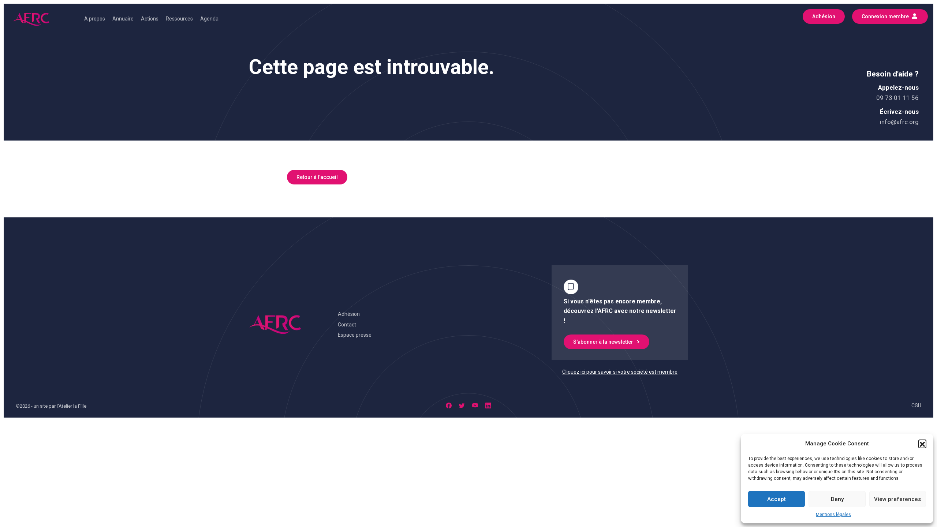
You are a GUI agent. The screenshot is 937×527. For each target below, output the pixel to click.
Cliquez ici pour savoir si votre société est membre (619, 372)
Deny (837, 499)
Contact (347, 325)
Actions (149, 19)
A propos (94, 19)
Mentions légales (833, 514)
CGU (916, 405)
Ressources (179, 19)
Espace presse (355, 335)
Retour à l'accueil (317, 177)
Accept (776, 499)
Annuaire (123, 19)
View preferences (897, 499)
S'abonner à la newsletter (603, 342)
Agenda (209, 19)
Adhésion (349, 314)
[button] (922, 443)
